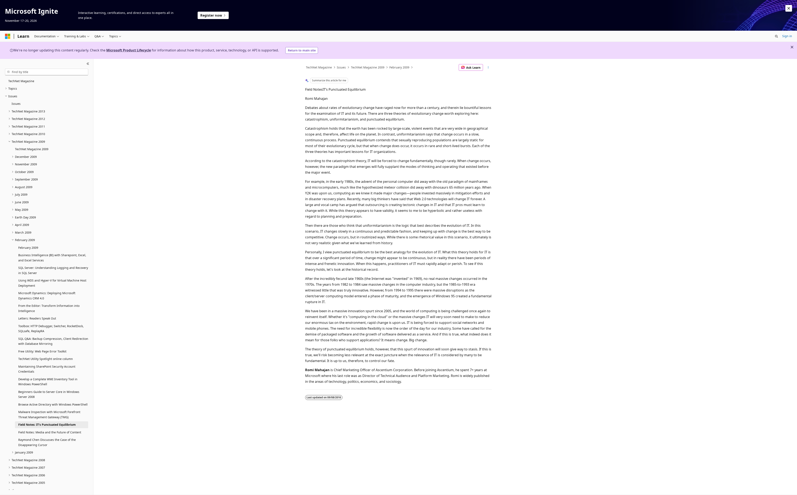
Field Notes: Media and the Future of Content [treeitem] (49, 432)
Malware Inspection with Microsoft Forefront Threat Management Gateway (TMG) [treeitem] (49, 414)
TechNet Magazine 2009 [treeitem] (31, 149)
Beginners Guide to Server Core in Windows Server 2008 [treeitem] (48, 394)
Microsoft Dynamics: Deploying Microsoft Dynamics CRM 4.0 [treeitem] (46, 295)
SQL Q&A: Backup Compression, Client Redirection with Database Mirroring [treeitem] (53, 341)
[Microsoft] (7, 36)
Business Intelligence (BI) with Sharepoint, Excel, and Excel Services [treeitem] (52, 257)
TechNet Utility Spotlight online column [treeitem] (45, 359)
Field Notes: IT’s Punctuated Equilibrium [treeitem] (47, 425)
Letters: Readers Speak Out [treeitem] (37, 318)
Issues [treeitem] (16, 104)
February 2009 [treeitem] (28, 248)
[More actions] (488, 67)
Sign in (787, 36)
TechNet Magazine (319, 67)
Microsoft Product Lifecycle (128, 50)
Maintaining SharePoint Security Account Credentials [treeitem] (46, 369)
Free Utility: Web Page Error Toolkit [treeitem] (42, 351)
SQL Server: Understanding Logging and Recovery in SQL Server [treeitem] (53, 270)
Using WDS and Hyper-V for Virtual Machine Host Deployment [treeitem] (52, 283)
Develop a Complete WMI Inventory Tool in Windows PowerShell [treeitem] (47, 381)
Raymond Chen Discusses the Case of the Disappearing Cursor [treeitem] (47, 442)
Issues (341, 67)
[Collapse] (88, 64)
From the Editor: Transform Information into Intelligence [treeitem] (48, 308)
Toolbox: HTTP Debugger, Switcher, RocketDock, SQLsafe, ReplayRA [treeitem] (51, 328)
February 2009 (399, 67)
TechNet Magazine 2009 (367, 67)
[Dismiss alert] (788, 8)
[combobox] (46, 72)
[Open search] (776, 36)
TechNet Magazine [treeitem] (21, 81)
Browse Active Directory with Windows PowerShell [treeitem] (53, 404)
